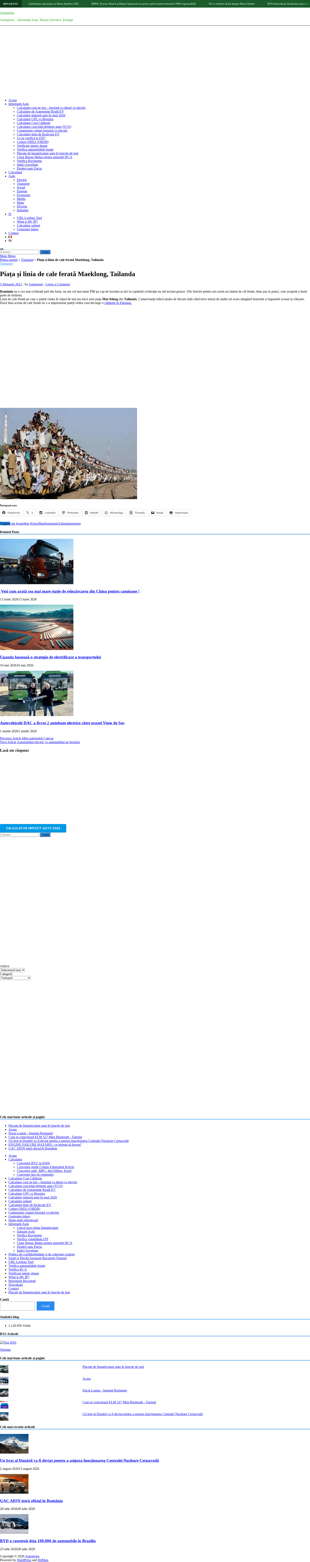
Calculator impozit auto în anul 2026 (41, 115)
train (73, 523)
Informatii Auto (18, 104)
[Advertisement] (155, 65)
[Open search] (1, 249)
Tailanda (64, 523)
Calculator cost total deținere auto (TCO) (44, 126)
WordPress (24, 1560)
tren (78, 523)
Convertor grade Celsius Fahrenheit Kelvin (45, 1167)
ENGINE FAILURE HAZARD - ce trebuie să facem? (44, 1144)
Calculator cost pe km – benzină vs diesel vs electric (51, 107)
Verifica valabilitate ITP (32, 1239)
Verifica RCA (17, 1269)
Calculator (15, 172)
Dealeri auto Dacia (29, 168)
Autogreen (7, 13)
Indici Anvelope (27, 164)
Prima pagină (9, 260)
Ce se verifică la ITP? (31, 138)
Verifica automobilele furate (35, 149)
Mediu (21, 199)
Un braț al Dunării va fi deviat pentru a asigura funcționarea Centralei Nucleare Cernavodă (68, 1141)
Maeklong (45, 523)
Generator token (27, 229)
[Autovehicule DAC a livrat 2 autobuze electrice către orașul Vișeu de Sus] (36, 715)
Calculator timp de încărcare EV (38, 134)
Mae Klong (31, 523)
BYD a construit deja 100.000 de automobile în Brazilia (48, 1541)
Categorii (6, 974)
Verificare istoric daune (32, 145)
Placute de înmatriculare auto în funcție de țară (47, 153)
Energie (22, 191)
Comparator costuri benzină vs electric (42, 130)
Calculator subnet (28, 225)
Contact (13, 233)
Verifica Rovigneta (29, 161)
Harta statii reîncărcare (23, 1220)
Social (21, 187)
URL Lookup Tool (29, 218)
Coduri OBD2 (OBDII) (33, 142)
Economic (23, 195)
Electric (22, 180)
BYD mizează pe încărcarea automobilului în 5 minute (261, 3)
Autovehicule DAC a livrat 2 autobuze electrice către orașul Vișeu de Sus (62, 723)
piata (55, 523)
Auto (11, 176)
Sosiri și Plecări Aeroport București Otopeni (37, 1258)
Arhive (4, 966)
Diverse (22, 206)
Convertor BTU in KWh (33, 1163)
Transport (23, 183)
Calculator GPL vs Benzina (35, 119)
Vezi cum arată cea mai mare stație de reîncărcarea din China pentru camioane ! (69, 591)
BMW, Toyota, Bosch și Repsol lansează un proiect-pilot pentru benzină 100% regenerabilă (106, 3)
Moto (20, 202)
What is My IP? (27, 221)
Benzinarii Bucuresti (22, 1281)
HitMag (43, 1560)
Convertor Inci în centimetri (35, 1174)
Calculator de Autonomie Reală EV (40, 111)
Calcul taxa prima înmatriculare (37, 1228)
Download (15, 1284)
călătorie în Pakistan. (118, 303)
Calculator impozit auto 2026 (33, 828)
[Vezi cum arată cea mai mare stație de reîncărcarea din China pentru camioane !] (36, 583)
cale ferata (16, 523)
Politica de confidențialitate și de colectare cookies (41, 1254)
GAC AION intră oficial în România (32, 1148)
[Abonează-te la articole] (8, 1342)
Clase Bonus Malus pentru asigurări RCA (44, 157)
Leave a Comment (58, 284)
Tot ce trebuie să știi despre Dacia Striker (194, 3)
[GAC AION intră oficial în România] (14, 1492)
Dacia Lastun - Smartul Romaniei (30, 1133)
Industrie (22, 210)
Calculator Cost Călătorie (33, 123)
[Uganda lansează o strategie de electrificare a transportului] (36, 649)
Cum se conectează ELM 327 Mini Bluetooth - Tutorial (45, 1137)
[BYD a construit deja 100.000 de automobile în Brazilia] (14, 1532)
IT (10, 214)
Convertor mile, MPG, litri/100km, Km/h (44, 1171)
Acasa (12, 100)
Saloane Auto (26, 1231)
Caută (4, 1299)
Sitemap (5, 1349)
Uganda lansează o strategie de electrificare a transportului (50, 657)
